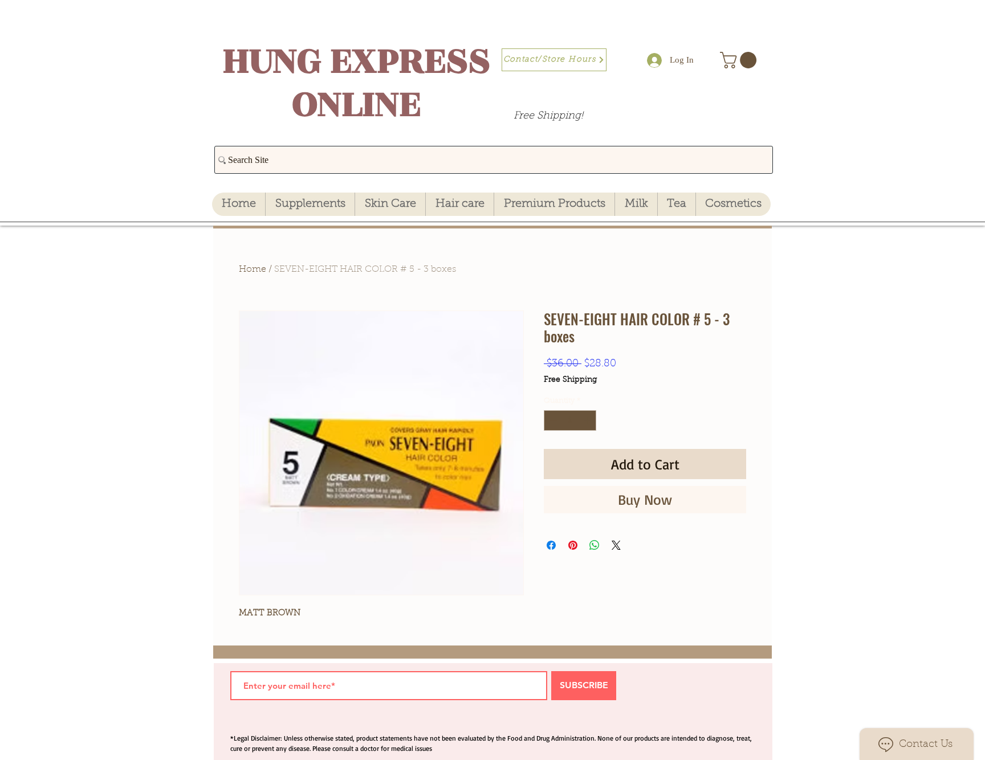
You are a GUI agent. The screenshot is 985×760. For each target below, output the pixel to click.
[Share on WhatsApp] (594, 545)
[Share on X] (616, 545)
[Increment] (588, 420)
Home (252, 269)
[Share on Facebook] (551, 545)
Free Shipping (570, 380)
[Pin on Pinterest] (573, 545)
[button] (740, 60)
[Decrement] (552, 420)
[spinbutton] (570, 420)
